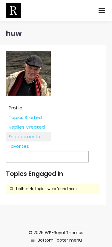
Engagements (24, 136)
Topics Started (25, 117)
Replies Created (27, 127)
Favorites (19, 146)
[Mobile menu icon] (102, 10)
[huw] (28, 100)
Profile (15, 108)
